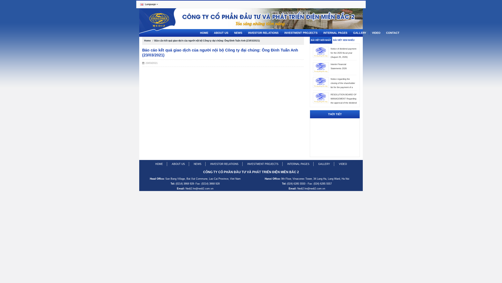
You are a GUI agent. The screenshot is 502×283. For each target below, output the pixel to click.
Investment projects (300, 32)
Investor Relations (263, 32)
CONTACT (392, 32)
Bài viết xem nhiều (344, 40)
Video (376, 32)
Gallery (359, 32)
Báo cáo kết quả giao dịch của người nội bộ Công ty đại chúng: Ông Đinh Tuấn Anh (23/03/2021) (207, 40)
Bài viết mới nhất (321, 40)
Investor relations (224, 164)
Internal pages (335, 32)
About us (221, 32)
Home (204, 32)
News (238, 32)
